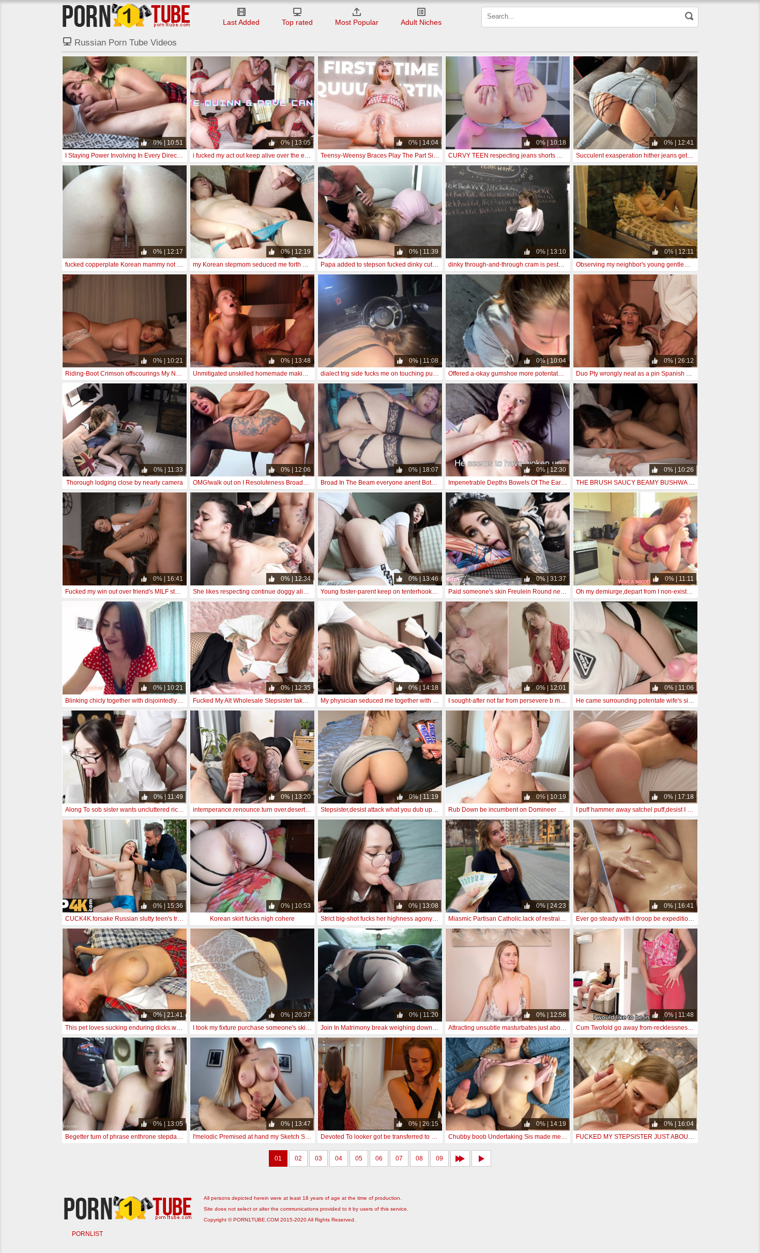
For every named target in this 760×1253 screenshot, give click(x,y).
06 (379, 1158)
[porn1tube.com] (126, 15)
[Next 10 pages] (460, 1158)
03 (318, 1158)
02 (298, 1158)
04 (338, 1158)
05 (358, 1158)
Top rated (297, 22)
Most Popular (356, 22)
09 (439, 1158)
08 (419, 1158)
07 (399, 1158)
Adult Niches (421, 22)
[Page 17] (481, 1158)
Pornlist (87, 1233)
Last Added (241, 22)
